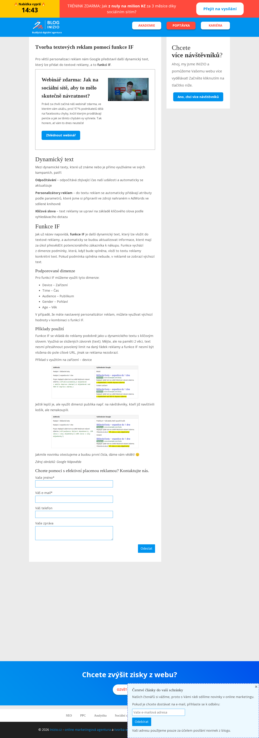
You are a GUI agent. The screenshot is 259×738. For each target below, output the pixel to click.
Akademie (146, 25)
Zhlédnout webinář (61, 135)
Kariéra (215, 25)
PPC (83, 715)
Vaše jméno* (44, 477)
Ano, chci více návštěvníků (198, 97)
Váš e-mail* (44, 493)
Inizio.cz (56, 729)
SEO (69, 715)
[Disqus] (95, 612)
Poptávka (181, 25)
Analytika (100, 715)
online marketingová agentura (88, 729)
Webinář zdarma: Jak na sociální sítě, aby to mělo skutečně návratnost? (70, 88)
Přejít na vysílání (220, 8)
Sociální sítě (123, 715)
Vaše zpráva (44, 523)
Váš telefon (43, 508)
